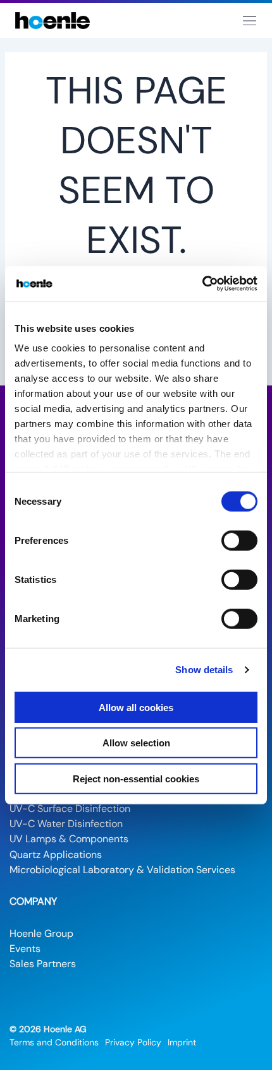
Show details (204, 669)
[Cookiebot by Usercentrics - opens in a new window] (202, 284)
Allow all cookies (136, 707)
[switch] (239, 540)
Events (24, 948)
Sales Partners (42, 963)
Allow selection (136, 743)
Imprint (182, 1042)
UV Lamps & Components (68, 838)
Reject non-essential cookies (136, 778)
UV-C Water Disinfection (66, 823)
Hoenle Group (41, 933)
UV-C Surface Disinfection (69, 808)
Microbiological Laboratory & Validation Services (122, 869)
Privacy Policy (133, 1042)
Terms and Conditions (54, 1042)
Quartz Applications (55, 854)
